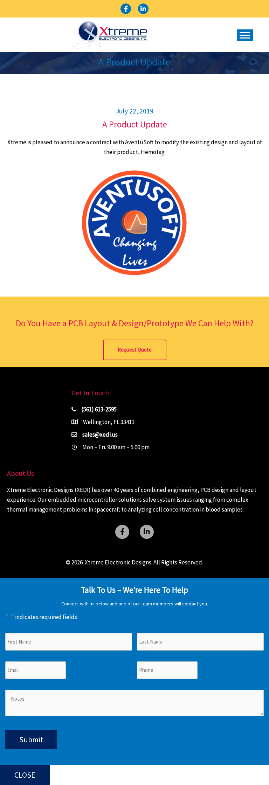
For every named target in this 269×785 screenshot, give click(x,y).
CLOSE (24, 775)
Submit (31, 739)
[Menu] (245, 35)
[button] (125, 9)
